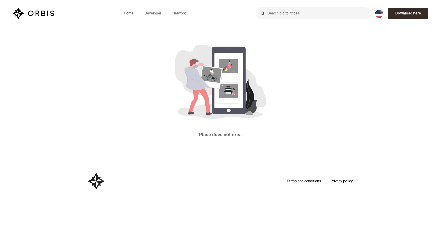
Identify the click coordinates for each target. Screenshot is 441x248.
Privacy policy (341, 181)
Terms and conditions (304, 181)
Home (128, 13)
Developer (152, 13)
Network (179, 13)
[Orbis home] (33, 13)
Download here (408, 13)
